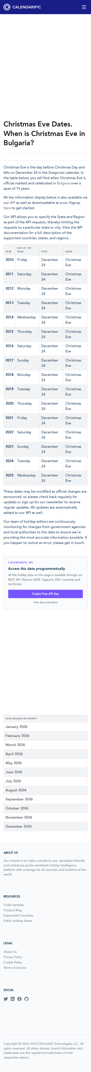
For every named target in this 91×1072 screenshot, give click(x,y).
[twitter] (6, 999)
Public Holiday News (18, 921)
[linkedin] (13, 999)
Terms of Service (15, 967)
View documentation (45, 602)
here (7, 208)
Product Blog (13, 910)
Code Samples (14, 905)
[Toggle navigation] (83, 7)
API (12, 203)
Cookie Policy (13, 962)
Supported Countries (18, 915)
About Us (10, 951)
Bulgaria (63, 183)
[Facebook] (19, 999)
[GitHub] (26, 999)
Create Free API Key (45, 593)
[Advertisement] (45, 66)
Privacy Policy (13, 957)
